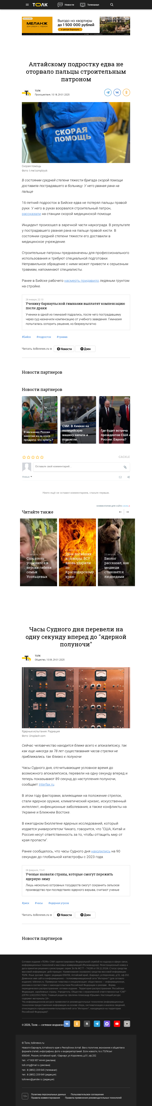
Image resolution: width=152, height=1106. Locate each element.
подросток (44, 336)
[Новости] (64, 349)
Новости (69, 4)
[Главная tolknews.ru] (40, 4)
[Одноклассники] (126, 92)
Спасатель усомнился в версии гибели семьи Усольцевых (39, 567)
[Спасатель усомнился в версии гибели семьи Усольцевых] (38, 552)
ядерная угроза (58, 903)
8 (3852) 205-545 (35, 1070)
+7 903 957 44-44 (36, 1060)
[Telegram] (108, 92)
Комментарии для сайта (113, 506)
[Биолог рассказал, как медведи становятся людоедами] (116, 552)
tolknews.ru (37, 1042)
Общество (40, 659)
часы (39, 903)
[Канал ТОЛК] (85, 349)
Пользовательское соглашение (87, 1094)
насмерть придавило (81, 280)
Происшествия (42, 94)
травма (62, 336)
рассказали (31, 214)
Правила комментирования (45, 1098)
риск (25, 903)
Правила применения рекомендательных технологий (93, 1098)
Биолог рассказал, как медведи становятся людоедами (116, 567)
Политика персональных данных (48, 1094)
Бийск (26, 336)
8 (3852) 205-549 (35, 1074)
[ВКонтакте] (117, 92)
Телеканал (93, 4)
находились (100, 851)
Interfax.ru (46, 784)
